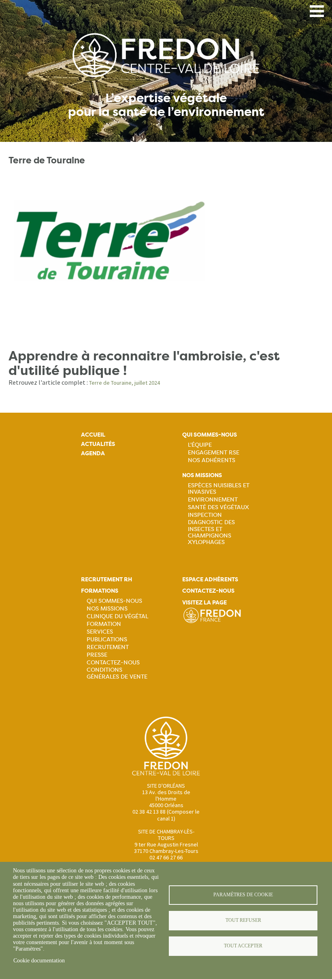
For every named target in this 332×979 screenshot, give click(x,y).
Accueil (93, 435)
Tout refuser (243, 920)
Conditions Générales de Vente (117, 673)
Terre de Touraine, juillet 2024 (124, 382)
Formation (104, 624)
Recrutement (108, 647)
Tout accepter (243, 946)
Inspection (205, 514)
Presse (97, 654)
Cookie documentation (39, 961)
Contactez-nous (113, 662)
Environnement (213, 499)
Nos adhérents (211, 460)
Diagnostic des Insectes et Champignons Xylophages (211, 531)
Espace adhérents (210, 579)
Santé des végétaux (218, 507)
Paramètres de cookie (243, 895)
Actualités (98, 444)
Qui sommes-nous (209, 435)
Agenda (93, 453)
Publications (107, 639)
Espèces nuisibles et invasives (218, 488)
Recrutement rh (106, 579)
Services (100, 631)
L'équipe (200, 444)
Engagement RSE (213, 452)
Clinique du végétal (117, 616)
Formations (99, 591)
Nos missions (202, 475)
